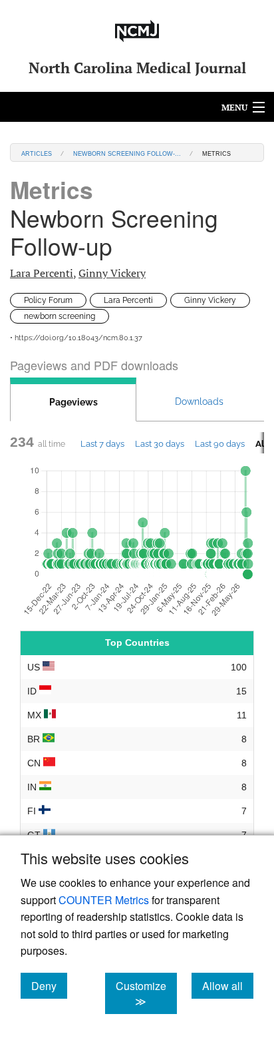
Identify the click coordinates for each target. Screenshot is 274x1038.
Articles (36, 153)
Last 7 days (102, 443)
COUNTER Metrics (104, 900)
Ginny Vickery (112, 273)
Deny (49, 985)
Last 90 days (220, 443)
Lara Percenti (41, 273)
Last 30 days (159, 443)
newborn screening (59, 316)
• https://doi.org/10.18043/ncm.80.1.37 (76, 338)
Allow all (227, 985)
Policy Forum (48, 300)
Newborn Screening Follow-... (127, 153)
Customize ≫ (146, 993)
